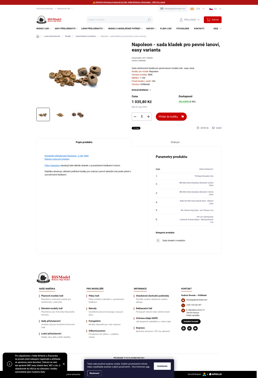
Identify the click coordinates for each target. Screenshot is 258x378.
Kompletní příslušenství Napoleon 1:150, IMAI (67, 156)
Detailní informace (140, 90)
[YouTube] (195, 328)
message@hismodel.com (196, 300)
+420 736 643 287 (193, 305)
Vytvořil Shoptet (194, 374)
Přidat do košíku (168, 116)
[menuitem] (44, 29)
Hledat (149, 20)
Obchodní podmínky (44, 9)
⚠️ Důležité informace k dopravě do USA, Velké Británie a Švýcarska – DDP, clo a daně (129, 2)
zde (147, 367)
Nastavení (94, 373)
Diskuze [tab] (175, 142)
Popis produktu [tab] (84, 142)
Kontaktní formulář (191, 321)
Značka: (139, 61)
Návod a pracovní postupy (57, 159)
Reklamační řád (63, 9)
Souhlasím (162, 366)
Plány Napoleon (52, 165)
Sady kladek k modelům (173, 240)
